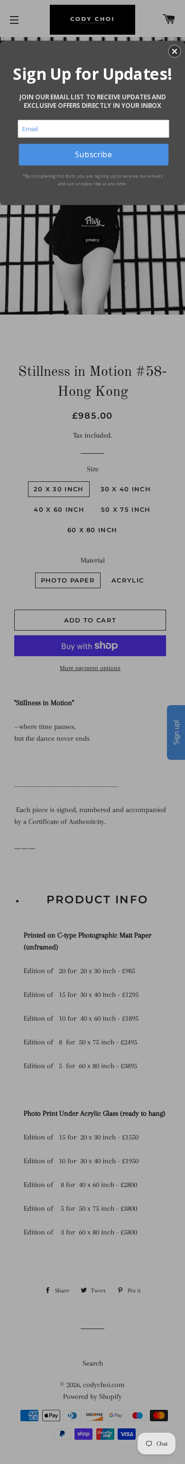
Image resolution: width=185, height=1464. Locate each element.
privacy (92, 240)
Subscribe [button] (93, 154)
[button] (174, 51)
